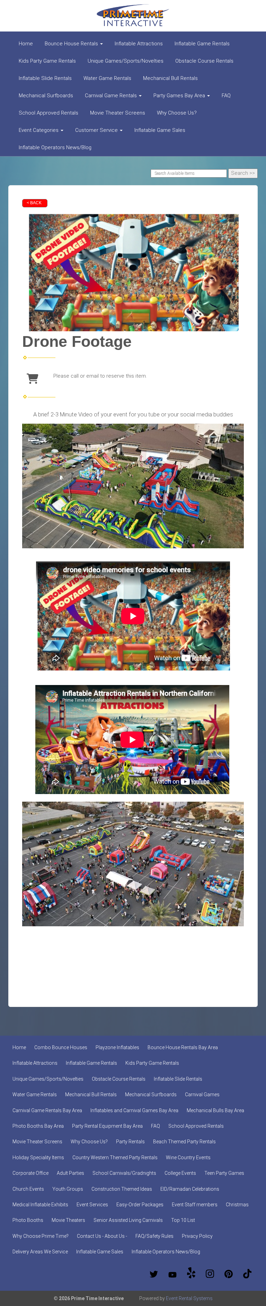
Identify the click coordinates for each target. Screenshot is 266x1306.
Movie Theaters (68, 1220)
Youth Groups (67, 1189)
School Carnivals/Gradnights (124, 1173)
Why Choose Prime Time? (40, 1236)
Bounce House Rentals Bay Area (183, 1047)
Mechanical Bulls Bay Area (215, 1110)
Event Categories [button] (39, 130)
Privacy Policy (197, 1236)
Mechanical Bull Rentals (170, 78)
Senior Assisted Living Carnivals (128, 1220)
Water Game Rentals (107, 78)
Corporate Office (30, 1173)
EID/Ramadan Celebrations (189, 1189)
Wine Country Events (188, 1157)
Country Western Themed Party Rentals (115, 1157)
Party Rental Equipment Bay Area (107, 1126)
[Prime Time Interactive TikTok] (247, 1274)
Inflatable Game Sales (159, 130)
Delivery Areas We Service (40, 1251)
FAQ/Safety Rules (154, 1236)
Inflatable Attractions (139, 43)
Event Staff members (195, 1204)
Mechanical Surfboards (46, 95)
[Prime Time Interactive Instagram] (210, 1274)
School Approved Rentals (48, 113)
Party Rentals (130, 1141)
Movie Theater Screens (117, 113)
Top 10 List (183, 1220)
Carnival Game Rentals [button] (111, 95)
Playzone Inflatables (117, 1047)
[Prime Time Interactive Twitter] (154, 1274)
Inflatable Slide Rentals (45, 78)
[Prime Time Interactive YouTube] (172, 1274)
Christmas (237, 1204)
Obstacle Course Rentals (204, 61)
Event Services (92, 1204)
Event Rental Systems (189, 1298)
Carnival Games (202, 1094)
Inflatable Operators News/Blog (55, 147)
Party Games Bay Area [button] (179, 95)
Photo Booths (27, 1220)
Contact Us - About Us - (102, 1236)
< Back (34, 202)
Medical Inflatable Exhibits (40, 1204)
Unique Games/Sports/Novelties (125, 61)
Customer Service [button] (97, 130)
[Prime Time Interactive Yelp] (191, 1274)
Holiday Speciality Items (38, 1157)
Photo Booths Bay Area (38, 1126)
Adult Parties (70, 1173)
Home (26, 43)
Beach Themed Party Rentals (184, 1141)
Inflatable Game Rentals (202, 43)
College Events (180, 1173)
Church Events (28, 1189)
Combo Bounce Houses (60, 1047)
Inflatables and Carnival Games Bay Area (134, 1110)
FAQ (226, 95)
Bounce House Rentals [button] (72, 43)
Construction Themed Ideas (121, 1189)
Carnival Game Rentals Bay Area (47, 1110)
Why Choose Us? (177, 113)
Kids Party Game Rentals (47, 61)
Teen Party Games (224, 1173)
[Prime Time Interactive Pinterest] (228, 1274)
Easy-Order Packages (139, 1204)
